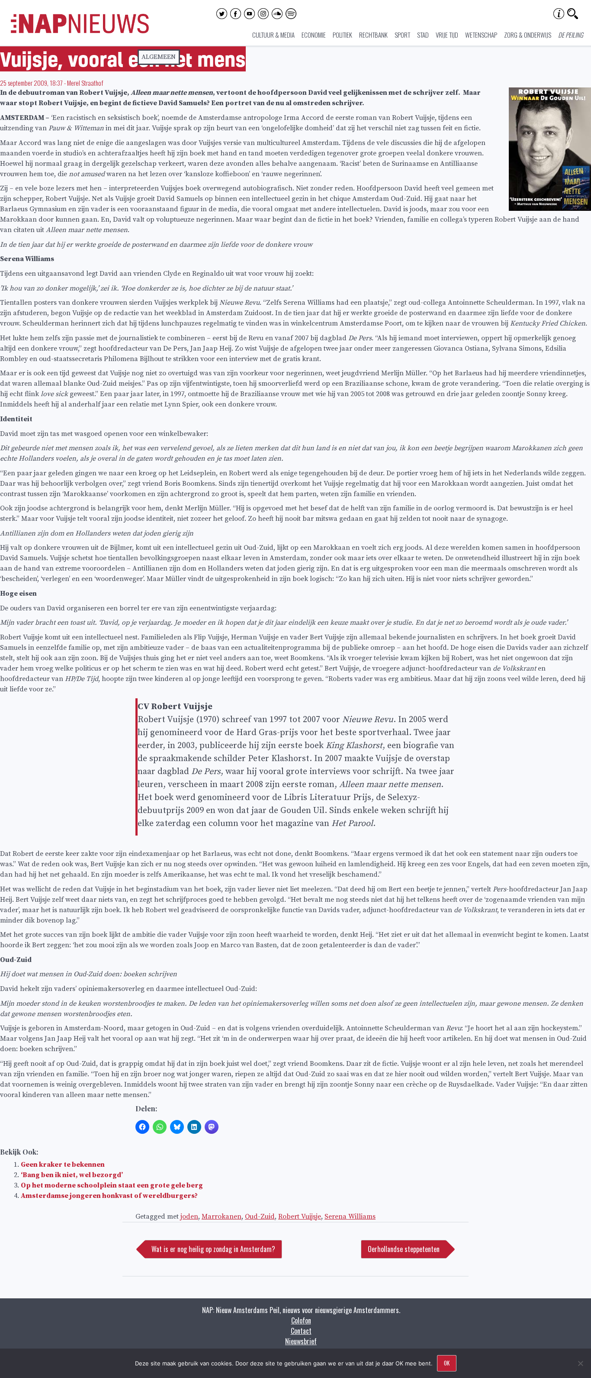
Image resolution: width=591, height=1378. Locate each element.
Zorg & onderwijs (527, 34)
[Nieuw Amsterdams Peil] (80, 31)
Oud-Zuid (260, 1216)
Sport (402, 34)
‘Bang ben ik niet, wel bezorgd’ (72, 1175)
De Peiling (570, 34)
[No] (580, 1363)
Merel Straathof (85, 82)
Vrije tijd (447, 34)
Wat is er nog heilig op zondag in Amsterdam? (213, 1249)
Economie (314, 34)
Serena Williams (350, 1216)
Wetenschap (481, 34)
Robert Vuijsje (299, 1216)
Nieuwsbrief (301, 1341)
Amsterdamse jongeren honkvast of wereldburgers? (109, 1195)
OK (447, 1363)
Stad (423, 34)
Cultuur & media (273, 34)
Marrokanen (221, 1216)
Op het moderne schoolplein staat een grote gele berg (112, 1185)
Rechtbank (373, 34)
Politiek (342, 34)
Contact (301, 1331)
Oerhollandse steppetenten (404, 1249)
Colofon (301, 1320)
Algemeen (158, 57)
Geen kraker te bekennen (63, 1164)
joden (189, 1216)
